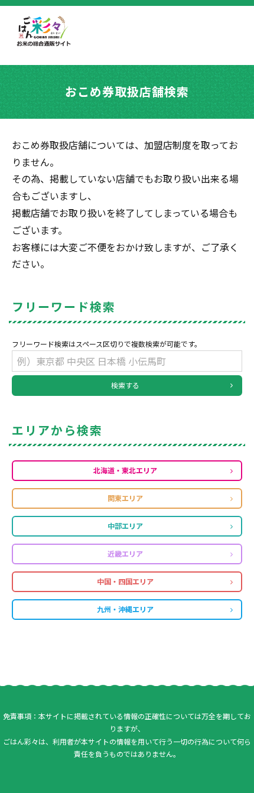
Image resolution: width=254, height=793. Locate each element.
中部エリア (125, 526)
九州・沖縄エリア (125, 609)
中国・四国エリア (125, 581)
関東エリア (125, 498)
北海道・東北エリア (125, 470)
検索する (125, 385)
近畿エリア (125, 553)
